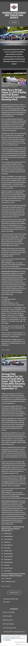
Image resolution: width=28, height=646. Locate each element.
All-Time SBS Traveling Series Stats (14, 631)
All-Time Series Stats (10, 628)
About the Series (8, 620)
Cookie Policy (8, 639)
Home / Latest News (9, 612)
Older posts (14, 592)
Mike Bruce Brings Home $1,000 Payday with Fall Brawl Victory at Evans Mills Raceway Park (13, 94)
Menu (15, 22)
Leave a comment (5, 350)
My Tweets (6, 602)
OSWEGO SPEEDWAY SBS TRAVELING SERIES (14, 15)
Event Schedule (7, 616)
